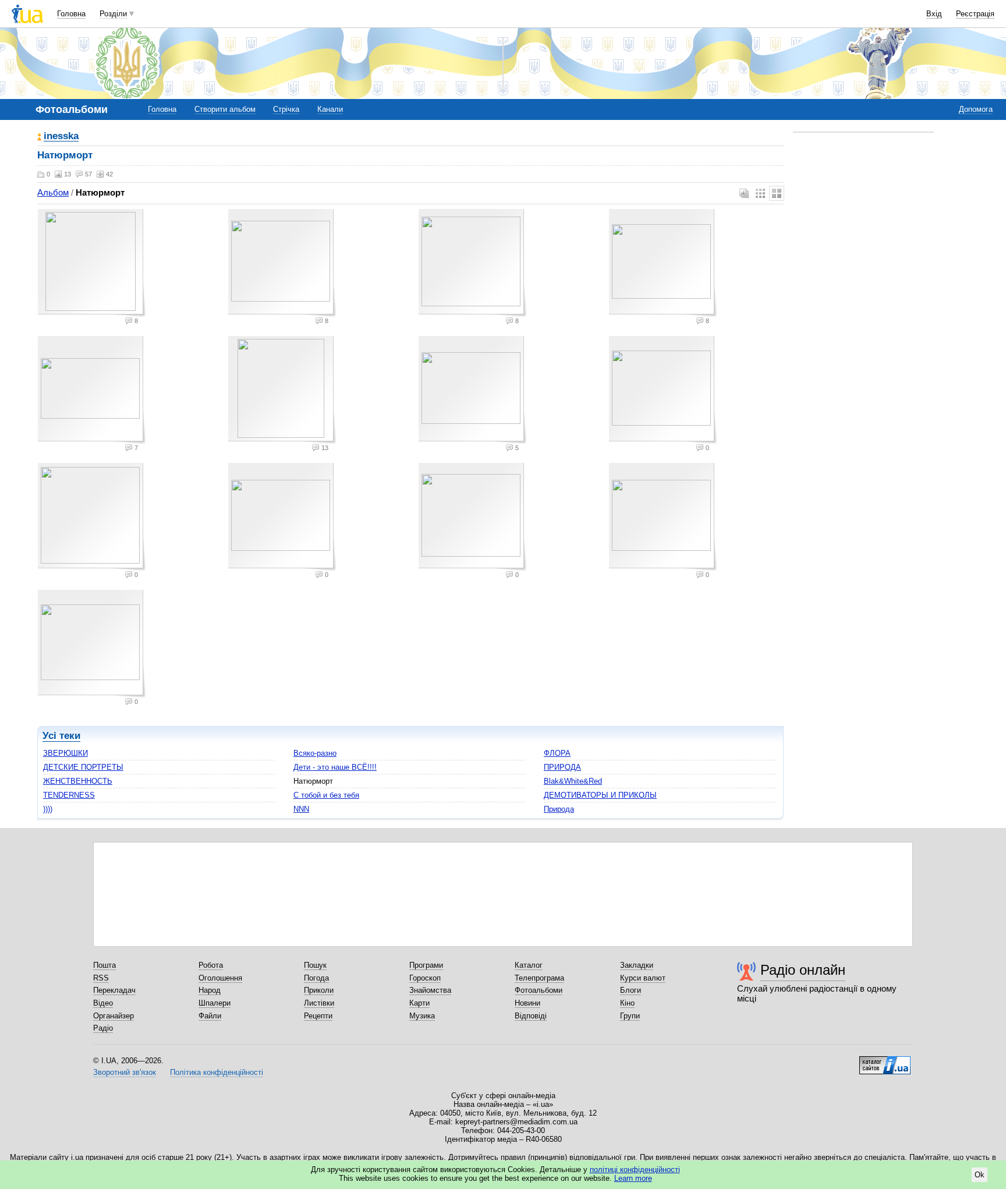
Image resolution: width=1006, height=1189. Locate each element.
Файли (210, 1015)
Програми (426, 965)
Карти (419, 1003)
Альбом (53, 192)
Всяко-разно (314, 753)
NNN (301, 809)
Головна (71, 13)
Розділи (113, 13)
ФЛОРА (557, 753)
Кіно (627, 1003)
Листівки (319, 1003)
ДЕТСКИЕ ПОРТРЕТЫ (83, 767)
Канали (330, 109)
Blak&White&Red (573, 781)
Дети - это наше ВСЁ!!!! (335, 767)
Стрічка (286, 109)
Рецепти (318, 1015)
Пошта (104, 965)
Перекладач (114, 990)
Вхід (934, 13)
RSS (101, 978)
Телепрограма (539, 978)
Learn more (633, 1178)
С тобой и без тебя (326, 795)
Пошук (315, 965)
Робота (211, 965)
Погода (316, 978)
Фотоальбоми (538, 990)
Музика (422, 1015)
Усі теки (61, 735)
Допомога (976, 109)
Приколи (319, 990)
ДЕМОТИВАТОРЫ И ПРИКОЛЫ (600, 795)
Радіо (103, 1028)
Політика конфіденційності (216, 1072)
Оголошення (220, 978)
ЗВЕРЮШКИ (65, 753)
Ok (979, 1174)
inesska (61, 136)
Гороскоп (425, 978)
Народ (210, 990)
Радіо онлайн (802, 970)
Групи (630, 1015)
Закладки (636, 965)
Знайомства (430, 990)
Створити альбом (225, 109)
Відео (103, 1003)
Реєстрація (975, 13)
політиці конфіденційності (635, 1169)
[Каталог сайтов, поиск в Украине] (885, 1061)
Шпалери (215, 1003)
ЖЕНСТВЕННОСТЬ (77, 781)
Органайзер (113, 1015)
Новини (527, 1003)
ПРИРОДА (562, 767)
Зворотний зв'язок (124, 1072)
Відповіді (531, 1015)
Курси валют (642, 978)
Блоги (630, 990)
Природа (559, 809)
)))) (47, 809)
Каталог (529, 965)
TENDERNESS (69, 795)
